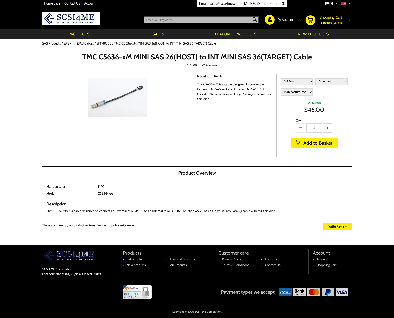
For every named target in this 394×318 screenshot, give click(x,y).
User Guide (272, 259)
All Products (178, 265)
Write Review (337, 226)
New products (313, 34)
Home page (52, 3)
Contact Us (72, 3)
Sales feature (135, 259)
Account (89, 3)
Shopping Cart (326, 265)
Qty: (298, 120)
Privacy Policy (231, 259)
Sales (158, 34)
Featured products (236, 34)
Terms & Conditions (235, 265)
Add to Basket (317, 143)
